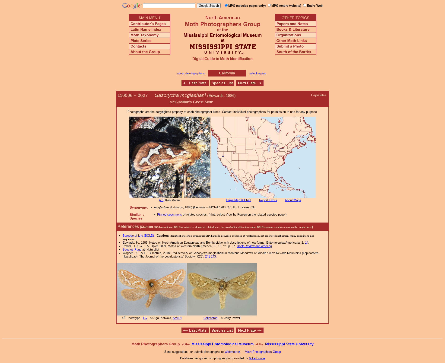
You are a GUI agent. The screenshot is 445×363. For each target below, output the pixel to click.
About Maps (293, 200)
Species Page (132, 249)
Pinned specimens (169, 214)
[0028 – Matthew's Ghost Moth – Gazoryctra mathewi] (250, 85)
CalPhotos (210, 318)
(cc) (161, 200)
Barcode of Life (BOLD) (138, 235)
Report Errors (268, 200)
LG (145, 318)
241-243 (210, 256)
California (227, 73)
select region (257, 73)
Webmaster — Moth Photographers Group (253, 351)
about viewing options (191, 73)
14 (306, 242)
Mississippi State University (289, 344)
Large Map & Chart (238, 200)
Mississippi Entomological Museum (222, 344)
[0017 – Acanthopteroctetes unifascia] (195, 85)
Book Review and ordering (254, 246)
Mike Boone (257, 358)
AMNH (177, 318)
